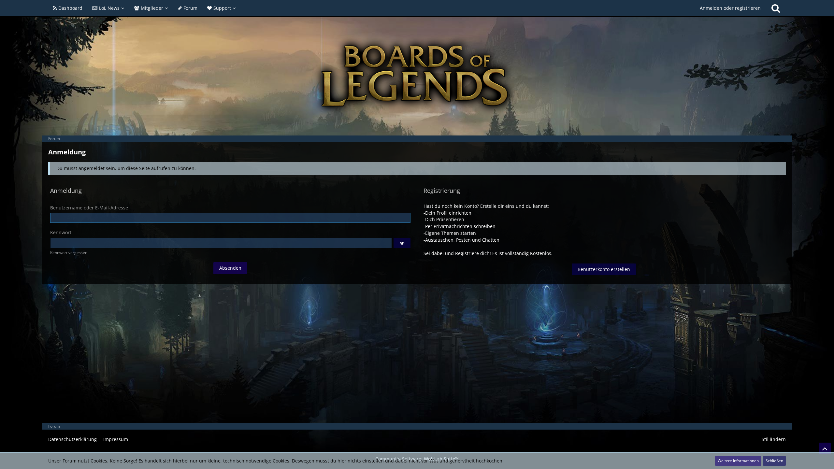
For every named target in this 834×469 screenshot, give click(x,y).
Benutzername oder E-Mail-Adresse (89, 208)
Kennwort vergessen (68, 252)
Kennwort (60, 232)
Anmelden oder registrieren (730, 8)
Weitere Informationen (738, 460)
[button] (402, 243)
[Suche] (776, 8)
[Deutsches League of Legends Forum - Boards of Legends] (417, 76)
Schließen (774, 460)
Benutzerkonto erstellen (604, 269)
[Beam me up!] (825, 448)
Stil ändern (774, 439)
